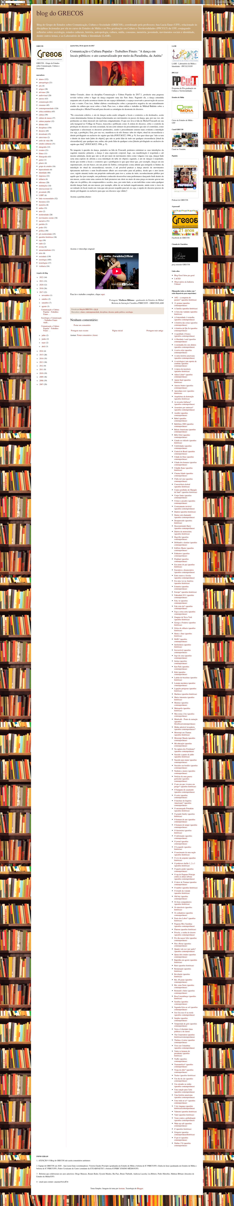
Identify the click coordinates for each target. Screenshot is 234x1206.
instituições (43, 185)
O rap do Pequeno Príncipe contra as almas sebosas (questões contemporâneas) (184, 876)
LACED (177, 278)
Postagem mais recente (79, 330)
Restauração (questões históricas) (182, 969)
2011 (41, 369)
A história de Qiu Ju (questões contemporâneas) (185, 329)
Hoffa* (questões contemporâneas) (180, 640)
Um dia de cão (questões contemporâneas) (183, 1079)
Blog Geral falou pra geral (184, 275)
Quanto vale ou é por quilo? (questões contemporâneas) (185, 950)
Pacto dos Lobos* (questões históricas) (184, 919)
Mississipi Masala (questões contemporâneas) (184, 739)
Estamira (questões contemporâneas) (181, 587)
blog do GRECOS (59, 12)
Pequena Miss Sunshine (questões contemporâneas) (184, 924)
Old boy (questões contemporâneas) (181, 897)
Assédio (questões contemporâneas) (181, 414)
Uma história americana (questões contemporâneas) (184, 1096)
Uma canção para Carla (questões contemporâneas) (184, 1090)
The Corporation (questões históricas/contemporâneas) (184, 1035)
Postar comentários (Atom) (87, 335)
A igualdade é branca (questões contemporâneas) (184, 334)
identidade (43, 172)
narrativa (42, 221)
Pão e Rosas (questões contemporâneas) (182, 944)
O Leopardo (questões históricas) (182, 848)
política (122, 312)
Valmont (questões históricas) (185, 1111)
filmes (41, 153)
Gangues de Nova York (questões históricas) (183, 618)
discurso (111, 312)
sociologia (129, 312)
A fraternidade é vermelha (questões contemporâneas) (184, 318)
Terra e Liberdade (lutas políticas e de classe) (183, 1030)
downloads (43, 134)
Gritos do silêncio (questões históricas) (184, 629)
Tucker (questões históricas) (185, 1075)
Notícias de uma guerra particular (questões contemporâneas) (183, 778)
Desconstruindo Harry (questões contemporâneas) (184, 527)
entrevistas (43, 137)
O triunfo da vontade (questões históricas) (182, 891)
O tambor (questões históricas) (186, 887)
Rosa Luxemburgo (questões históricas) (185, 997)
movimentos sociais (46, 218)
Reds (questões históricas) (184, 965)
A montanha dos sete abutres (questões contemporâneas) (185, 345)
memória (42, 205)
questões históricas (46, 237)
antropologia (43, 82)
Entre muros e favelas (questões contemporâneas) (184, 576)
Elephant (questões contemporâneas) (181, 560)
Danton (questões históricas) (185, 511)
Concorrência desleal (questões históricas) (182, 485)
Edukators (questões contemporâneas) (182, 554)
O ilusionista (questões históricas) (182, 831)
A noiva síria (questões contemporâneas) (183, 351)
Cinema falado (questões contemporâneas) (183, 474)
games (41, 159)
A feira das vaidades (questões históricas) (185, 312)
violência (42, 266)
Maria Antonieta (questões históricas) (184, 698)
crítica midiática (45, 111)
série (40, 253)
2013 (41, 362)
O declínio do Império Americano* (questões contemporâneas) (182, 803)
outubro (45, 299)
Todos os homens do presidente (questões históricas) (182, 1053)
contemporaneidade (92, 312)
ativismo (42, 92)
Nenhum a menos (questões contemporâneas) (184, 772)
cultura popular (45, 121)
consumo (42, 105)
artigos (41, 89)
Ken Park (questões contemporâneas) (181, 667)
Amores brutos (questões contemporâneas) (183, 386)
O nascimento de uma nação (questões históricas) (185, 853)
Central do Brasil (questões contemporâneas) (184, 452)
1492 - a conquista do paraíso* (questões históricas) (185, 298)
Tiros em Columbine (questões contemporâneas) (184, 1046)
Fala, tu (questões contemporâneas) (181, 601)
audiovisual (43, 95)
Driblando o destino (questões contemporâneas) (185, 543)
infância (42, 179)
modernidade (44, 214)
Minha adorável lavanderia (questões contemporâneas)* (185, 728)
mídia (41, 208)
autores (41, 98)
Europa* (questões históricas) (185, 592)
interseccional (44, 188)
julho (44, 335)
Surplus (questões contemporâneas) (181, 1019)
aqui (103, 294)
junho (44, 339)
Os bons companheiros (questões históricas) (182, 903)
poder (117, 312)
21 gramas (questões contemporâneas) (182, 304)
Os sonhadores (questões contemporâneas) (183, 914)
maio (44, 342)
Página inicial (117, 330)
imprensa (42, 176)
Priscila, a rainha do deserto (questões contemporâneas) (185, 933)
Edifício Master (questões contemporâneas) (184, 549)
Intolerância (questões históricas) (182, 645)
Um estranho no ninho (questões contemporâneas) (184, 1085)
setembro (45, 302)
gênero (41, 163)
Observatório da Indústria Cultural (184, 283)
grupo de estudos (45, 166)
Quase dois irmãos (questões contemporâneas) (185, 955)
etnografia (42, 147)
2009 (41, 377)
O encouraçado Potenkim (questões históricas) (184, 809)
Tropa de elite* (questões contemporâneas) (183, 1071)
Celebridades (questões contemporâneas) (183, 447)
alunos (82, 312)
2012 (41, 365)
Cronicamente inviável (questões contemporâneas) (184, 507)
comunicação (44, 102)
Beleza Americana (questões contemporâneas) (185, 430)
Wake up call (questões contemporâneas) (183, 1124)
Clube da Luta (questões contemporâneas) (183, 480)
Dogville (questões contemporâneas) (181, 538)
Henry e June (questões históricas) (183, 634)
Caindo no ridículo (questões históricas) (185, 441)
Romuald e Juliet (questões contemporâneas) (184, 991)
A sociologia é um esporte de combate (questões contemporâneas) (185, 363)
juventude (42, 192)
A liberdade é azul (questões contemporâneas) (185, 340)
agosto (44, 306)
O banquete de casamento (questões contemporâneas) (184, 790)
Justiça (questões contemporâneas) (180, 662)
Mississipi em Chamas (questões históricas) (182, 733)
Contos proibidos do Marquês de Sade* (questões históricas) (185, 491)
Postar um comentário (82, 325)
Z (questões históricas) (182, 1129)
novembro (46, 295)
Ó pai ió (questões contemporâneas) (181, 1138)
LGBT (41, 195)
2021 (41, 281)
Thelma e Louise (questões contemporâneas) (184, 1041)
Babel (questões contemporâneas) (180, 419)
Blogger (140, 1188)
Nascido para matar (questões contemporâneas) (185, 761)
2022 (41, 277)
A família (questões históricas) (186, 308)
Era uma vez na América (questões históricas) (183, 582)
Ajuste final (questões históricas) (182, 381)
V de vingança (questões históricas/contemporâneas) (184, 1107)
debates (41, 124)
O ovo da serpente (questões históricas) (185, 859)
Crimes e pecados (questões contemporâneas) (184, 501)
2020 (41, 284)
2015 (41, 354)
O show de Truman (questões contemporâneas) (185, 883)
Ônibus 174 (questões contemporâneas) (182, 1144)
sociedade (42, 256)
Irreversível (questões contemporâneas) (182, 651)
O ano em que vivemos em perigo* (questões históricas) (185, 785)
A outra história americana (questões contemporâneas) (184, 356)
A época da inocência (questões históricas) (182, 370)
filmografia (43, 156)
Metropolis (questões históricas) (182, 709)
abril (44, 346)
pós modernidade (45, 234)
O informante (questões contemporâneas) (183, 837)
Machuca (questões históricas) (185, 694)
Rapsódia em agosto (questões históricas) (185, 961)
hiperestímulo (44, 169)
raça (40, 240)
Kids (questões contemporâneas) (180, 673)
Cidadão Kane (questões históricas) (183, 469)
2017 (41, 292)
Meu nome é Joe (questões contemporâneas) (184, 714)
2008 (41, 380)
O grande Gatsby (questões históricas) (184, 815)
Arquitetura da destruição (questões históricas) (184, 397)
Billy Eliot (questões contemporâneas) (182, 436)
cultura (41, 114)
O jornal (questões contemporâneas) (181, 842)
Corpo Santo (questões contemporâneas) (182, 496)
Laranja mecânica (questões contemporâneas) (184, 684)
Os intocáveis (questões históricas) (183, 908)
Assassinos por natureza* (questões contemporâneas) (184, 408)
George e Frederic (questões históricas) (185, 623)
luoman (122, 1188)
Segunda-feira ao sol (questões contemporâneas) (186, 1008)
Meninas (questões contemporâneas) (181, 703)
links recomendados (46, 198)
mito (40, 211)
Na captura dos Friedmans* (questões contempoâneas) (184, 750)
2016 (41, 351)
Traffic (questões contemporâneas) (180, 1060)
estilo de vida (44, 140)
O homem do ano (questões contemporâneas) (184, 820)
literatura (42, 201)
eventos (42, 150)
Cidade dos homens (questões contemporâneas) (185, 463)
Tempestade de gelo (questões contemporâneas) (185, 1024)
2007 (41, 384)
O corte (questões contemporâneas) (181, 796)
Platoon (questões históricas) (185, 929)
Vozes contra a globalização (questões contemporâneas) (184, 1119)
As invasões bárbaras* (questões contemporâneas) (184, 403)
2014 (41, 358)
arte (40, 85)
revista (41, 246)
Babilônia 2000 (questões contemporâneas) (184, 425)
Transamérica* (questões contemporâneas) (183, 1065)
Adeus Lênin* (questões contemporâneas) (183, 375)
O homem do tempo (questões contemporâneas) (185, 826)
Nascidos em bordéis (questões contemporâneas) (186, 766)
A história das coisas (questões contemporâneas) (185, 323)
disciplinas (104, 312)
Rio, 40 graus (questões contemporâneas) (183, 980)
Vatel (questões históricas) (184, 1114)
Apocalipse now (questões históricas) (184, 392)
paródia (42, 224)
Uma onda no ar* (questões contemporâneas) (184, 1101)
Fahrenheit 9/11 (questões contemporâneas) (184, 596)
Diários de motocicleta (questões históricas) (182, 532)
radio (41, 243)
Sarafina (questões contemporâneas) (181, 1002)
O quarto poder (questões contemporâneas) (184, 870)
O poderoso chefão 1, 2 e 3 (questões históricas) (184, 864)
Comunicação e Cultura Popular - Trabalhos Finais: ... (50, 311)
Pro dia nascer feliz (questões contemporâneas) (185, 939)
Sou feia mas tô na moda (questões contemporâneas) (184, 1013)
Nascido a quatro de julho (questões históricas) (184, 755)
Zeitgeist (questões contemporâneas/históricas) (184, 1133)
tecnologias (43, 263)
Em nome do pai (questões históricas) (184, 565)
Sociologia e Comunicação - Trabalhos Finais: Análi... (51, 320)
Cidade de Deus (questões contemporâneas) (184, 457)
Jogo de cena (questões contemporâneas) (183, 656)
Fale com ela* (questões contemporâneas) (183, 607)
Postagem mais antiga (155, 330)
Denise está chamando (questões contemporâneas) (184, 516)
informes (42, 182)
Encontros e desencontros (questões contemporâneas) (184, 571)
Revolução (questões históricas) (182, 975)
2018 (41, 288)
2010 (41, 373)
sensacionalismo (45, 250)
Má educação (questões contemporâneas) (183, 744)
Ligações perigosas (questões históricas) (185, 689)
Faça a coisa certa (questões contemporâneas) (184, 612)
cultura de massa (45, 118)
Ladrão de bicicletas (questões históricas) (185, 678)
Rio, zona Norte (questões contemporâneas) (184, 986)
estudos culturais (45, 143)
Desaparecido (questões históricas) (183, 521)
